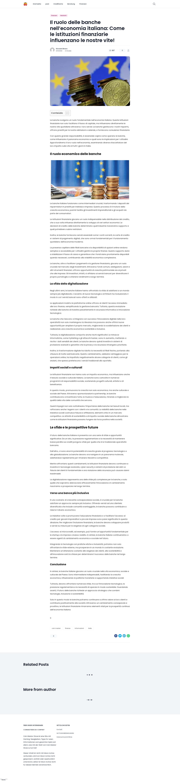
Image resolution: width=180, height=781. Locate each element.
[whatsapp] (128, 635)
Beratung (71, 4)
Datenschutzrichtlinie (64, 737)
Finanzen (83, 4)
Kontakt (59, 729)
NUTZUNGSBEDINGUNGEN (65, 733)
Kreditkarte (58, 4)
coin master (56, 628)
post (47, 4)
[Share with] (128, 50)
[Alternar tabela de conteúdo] (66, 113)
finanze (67, 628)
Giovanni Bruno (62, 48)
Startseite (37, 4)
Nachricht (63, 15)
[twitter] (120, 635)
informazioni (79, 628)
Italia (90, 628)
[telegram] (124, 635)
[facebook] (116, 635)
